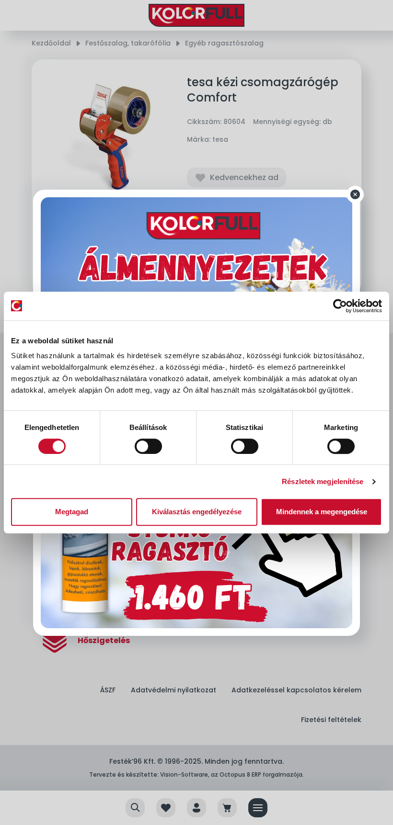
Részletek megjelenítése (322, 481)
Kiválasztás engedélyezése (197, 512)
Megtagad (71, 512)
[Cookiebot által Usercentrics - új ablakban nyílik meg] (340, 306)
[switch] (148, 446)
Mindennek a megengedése (321, 512)
